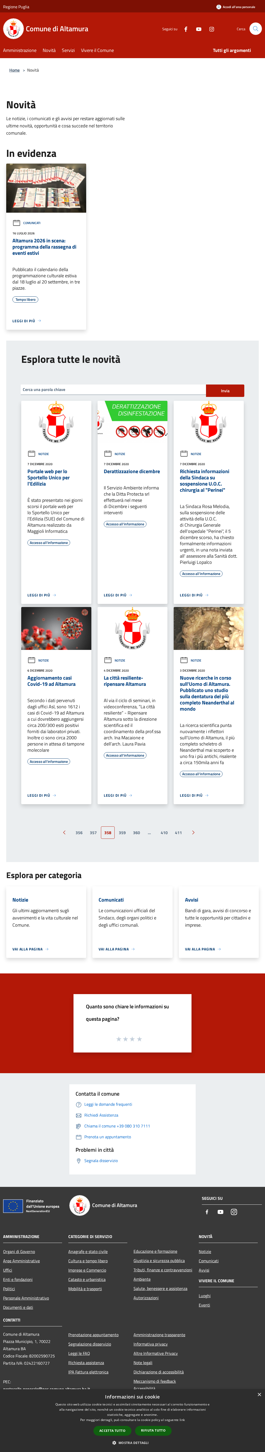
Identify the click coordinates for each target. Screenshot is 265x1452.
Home (14, 70)
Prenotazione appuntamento (93, 1335)
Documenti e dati (18, 1307)
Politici (9, 1289)
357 (93, 832)
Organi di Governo (19, 1251)
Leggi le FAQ (79, 1353)
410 (164, 832)
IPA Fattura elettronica (88, 1372)
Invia (225, 391)
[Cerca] (255, 28)
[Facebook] (184, 28)
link (182, 1420)
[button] (132, 1443)
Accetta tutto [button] (112, 1430)
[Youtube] (197, 28)
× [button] (259, 1395)
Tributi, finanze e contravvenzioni (163, 1270)
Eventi (204, 1305)
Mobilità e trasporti (85, 1289)
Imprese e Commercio (87, 1270)
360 (136, 832)
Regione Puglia (16, 7)
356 (79, 832)
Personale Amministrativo (26, 1298)
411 (178, 832)
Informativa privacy (151, 1344)
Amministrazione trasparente (159, 1335)
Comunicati (31, 222)
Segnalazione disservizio (89, 1344)
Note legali (143, 1362)
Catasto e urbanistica (87, 1279)
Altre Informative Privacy (156, 1353)
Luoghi (205, 1296)
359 (122, 832)
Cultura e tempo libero (88, 1261)
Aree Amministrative (21, 1261)
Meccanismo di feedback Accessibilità (155, 1385)
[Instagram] (209, 28)
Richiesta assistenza (86, 1362)
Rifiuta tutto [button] (153, 1430)
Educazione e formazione (155, 1251)
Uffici (7, 1270)
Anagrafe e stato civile (88, 1251)
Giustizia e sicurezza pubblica (159, 1260)
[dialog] (132, 1420)
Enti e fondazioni (18, 1279)
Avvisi (204, 1270)
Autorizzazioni (146, 1298)
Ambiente (142, 1279)
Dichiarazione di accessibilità (159, 1372)
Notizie (43, 453)
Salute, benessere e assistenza (160, 1288)
